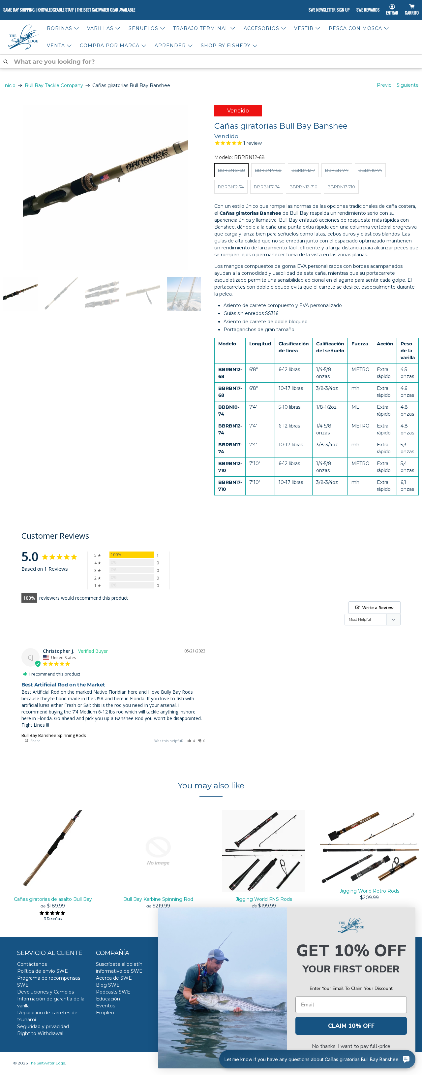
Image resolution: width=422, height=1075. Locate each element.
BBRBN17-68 (268, 170)
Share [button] (35, 740)
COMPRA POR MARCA (109, 45)
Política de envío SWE (42, 971)
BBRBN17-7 (336, 170)
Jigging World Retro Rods (369, 891)
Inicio (9, 85)
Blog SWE (108, 985)
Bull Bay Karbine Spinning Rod (158, 899)
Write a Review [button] (378, 608)
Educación (108, 999)
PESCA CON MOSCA (355, 28)
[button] (191, 740)
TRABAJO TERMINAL (200, 28)
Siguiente (408, 85)
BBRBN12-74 (231, 186)
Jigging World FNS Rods (264, 899)
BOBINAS (59, 28)
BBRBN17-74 (267, 186)
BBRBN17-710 (341, 186)
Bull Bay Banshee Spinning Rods (53, 735)
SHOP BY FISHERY (226, 45)
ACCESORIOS (261, 28)
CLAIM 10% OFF (351, 1026)
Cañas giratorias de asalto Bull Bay (53, 899)
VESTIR (304, 28)
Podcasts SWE (113, 992)
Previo (384, 85)
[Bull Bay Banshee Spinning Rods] (105, 187)
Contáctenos (32, 964)
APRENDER (170, 45)
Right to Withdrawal (40, 1033)
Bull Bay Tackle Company (54, 85)
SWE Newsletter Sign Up (329, 9)
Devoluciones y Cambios (45, 992)
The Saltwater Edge (47, 1063)
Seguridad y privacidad (43, 1026)
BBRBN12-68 (231, 170)
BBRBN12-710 (303, 186)
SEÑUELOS (143, 28)
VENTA (56, 45)
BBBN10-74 (370, 170)
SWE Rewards (367, 9)
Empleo (105, 1013)
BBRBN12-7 (303, 170)
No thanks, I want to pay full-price (351, 1046)
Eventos (105, 1006)
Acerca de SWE (114, 978)
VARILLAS (100, 28)
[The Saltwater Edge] (23, 37)
